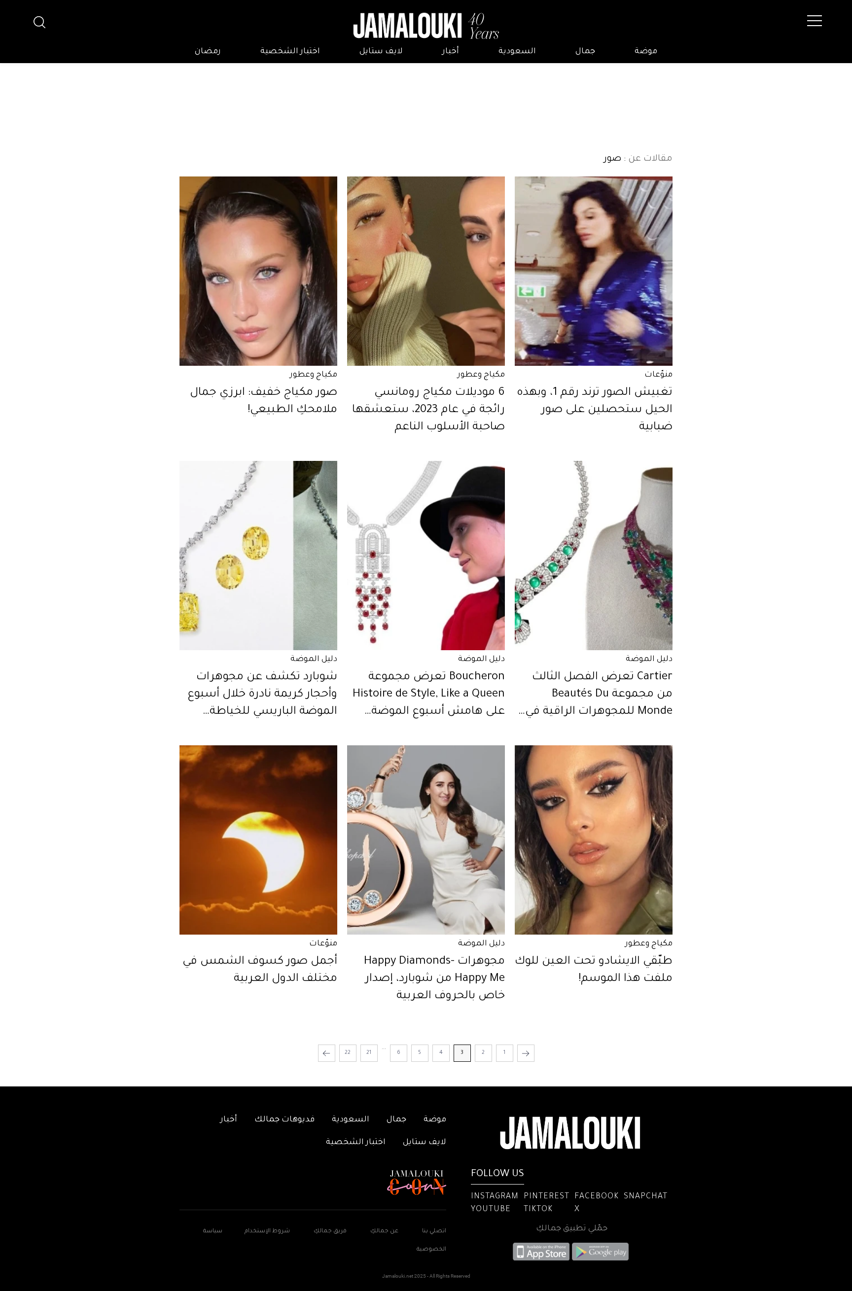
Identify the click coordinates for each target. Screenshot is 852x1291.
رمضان (208, 51)
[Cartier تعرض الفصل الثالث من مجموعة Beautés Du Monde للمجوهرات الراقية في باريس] (594, 555)
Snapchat (646, 1196)
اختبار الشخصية (290, 51)
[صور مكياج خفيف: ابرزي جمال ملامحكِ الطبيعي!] (258, 271)
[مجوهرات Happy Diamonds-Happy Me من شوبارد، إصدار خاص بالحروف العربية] (426, 840)
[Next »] (326, 1053)
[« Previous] (525, 1053)
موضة (646, 51)
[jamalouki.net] (426, 26)
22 (348, 1053)
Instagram (495, 1196)
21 (368, 1053)
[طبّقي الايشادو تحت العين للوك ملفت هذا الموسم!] (594, 840)
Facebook (596, 1196)
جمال (585, 51)
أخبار (450, 51)
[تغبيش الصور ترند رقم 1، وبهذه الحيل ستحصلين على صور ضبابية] (594, 271)
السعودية (517, 51)
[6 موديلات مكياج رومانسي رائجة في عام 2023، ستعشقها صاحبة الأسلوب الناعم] (426, 271)
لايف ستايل (381, 51)
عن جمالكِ (384, 1231)
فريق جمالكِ (330, 1231)
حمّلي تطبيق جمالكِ (571, 1228)
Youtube (491, 1209)
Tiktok (538, 1209)
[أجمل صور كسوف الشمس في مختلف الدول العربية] (258, 840)
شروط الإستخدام (266, 1231)
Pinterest (546, 1196)
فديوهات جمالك (284, 1120)
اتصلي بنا (434, 1231)
